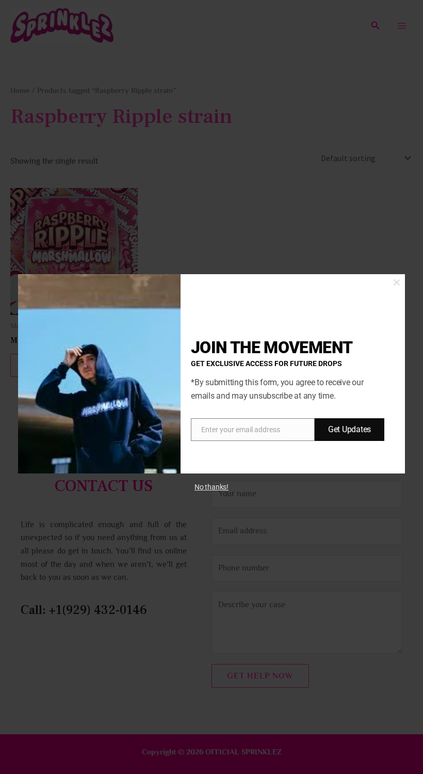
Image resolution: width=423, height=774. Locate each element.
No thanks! (211, 487)
